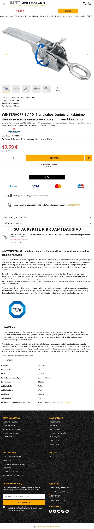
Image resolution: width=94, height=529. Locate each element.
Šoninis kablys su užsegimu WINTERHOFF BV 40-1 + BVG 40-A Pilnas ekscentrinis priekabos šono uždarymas (50, 236)
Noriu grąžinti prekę (12, 433)
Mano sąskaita (56, 418)
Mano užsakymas (11, 418)
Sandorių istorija (56, 437)
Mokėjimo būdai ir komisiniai (14, 464)
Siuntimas (8, 460)
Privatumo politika (11, 472)
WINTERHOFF (17, 136)
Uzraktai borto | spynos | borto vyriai (72, 16)
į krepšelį (54, 158)
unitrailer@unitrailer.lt (60, 488)
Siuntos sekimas (10, 426)
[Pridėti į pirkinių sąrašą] (88, 158)
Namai (10, 16)
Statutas (7, 468)
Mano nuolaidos (56, 440)
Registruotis (55, 422)
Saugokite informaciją (12, 456)
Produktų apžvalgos (15, 217)
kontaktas (8, 437)
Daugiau (68, 402)
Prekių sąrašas (55, 429)
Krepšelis (53, 426)
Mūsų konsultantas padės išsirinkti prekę (47, 205)
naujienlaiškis (55, 444)
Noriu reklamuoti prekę (13, 429)
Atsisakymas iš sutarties (13, 475)
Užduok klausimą (13, 223)
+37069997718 (74, 205)
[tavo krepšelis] (89, 3)
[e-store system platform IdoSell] (47, 526)
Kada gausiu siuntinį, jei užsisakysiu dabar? (31, 196)
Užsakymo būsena (11, 422)
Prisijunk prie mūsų (12, 484)
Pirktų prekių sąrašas (58, 433)
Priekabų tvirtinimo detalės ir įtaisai (45, 16)
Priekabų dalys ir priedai (23, 16)
